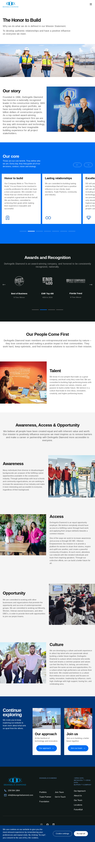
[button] (90, 4)
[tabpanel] (21, 198)
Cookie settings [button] (62, 834)
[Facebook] (47, 824)
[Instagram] (41, 824)
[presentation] (23, 231)
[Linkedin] (53, 824)
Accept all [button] (81, 834)
